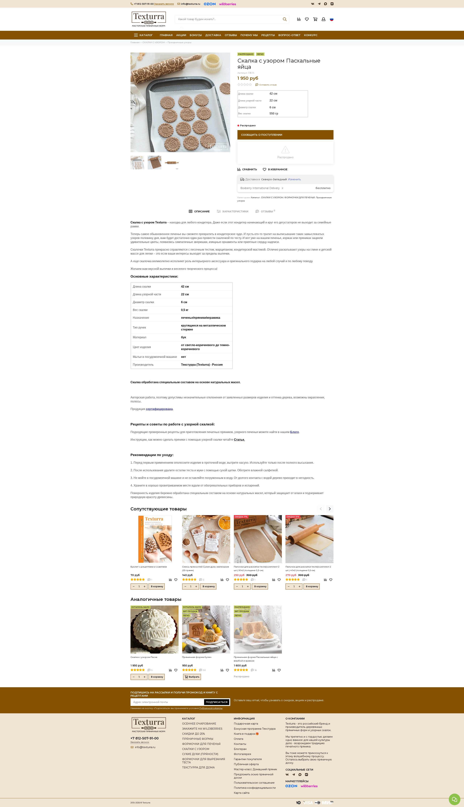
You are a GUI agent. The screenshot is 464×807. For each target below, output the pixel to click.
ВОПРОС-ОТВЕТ (289, 35)
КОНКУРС (310, 35)
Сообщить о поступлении (261, 134)
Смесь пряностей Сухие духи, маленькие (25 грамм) (205, 568)
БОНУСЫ (196, 35)
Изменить (294, 179)
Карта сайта (241, 792)
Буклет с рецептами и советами (148, 566)
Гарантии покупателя (248, 759)
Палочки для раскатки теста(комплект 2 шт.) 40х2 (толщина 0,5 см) (308, 568)
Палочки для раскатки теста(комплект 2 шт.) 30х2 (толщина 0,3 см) (256, 568)
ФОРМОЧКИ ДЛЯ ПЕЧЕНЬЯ (299, 197)
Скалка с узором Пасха (143, 657)
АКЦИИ (181, 35)
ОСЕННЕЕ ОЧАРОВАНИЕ (199, 723)
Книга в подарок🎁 (246, 733)
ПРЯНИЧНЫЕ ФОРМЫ (197, 739)
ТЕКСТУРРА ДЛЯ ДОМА (198, 767)
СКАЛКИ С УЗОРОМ (272, 197)
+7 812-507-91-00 (144, 4)
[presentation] (320, 509)
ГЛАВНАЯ (166, 35)
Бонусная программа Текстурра (255, 728)
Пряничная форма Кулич (196, 657)
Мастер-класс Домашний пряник (255, 769)
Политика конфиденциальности (255, 787)
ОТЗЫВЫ (231, 35)
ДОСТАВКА (213, 35)
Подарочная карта (246, 723)
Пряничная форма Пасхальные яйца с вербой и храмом (256, 659)
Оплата (238, 739)
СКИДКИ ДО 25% (193, 733)
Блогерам (240, 749)
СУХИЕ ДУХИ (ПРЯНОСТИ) (200, 754)
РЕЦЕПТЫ (268, 35)
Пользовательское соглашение (254, 782)
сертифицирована (159, 409)
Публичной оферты (210, 708)
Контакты (240, 744)
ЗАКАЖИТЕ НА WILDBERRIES (202, 728)
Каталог (146, 35)
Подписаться (216, 702)
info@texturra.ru (190, 4)
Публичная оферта (246, 764)
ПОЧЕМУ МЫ (249, 35)
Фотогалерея (242, 754)
